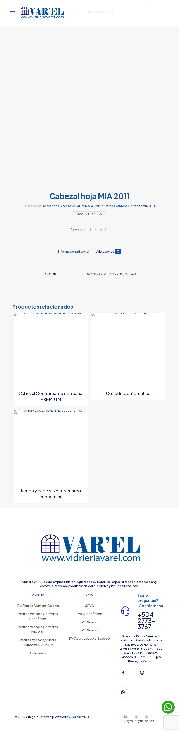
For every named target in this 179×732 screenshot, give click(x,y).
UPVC (89, 605)
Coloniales (38, 653)
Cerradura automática (128, 393)
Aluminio (97, 206)
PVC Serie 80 (89, 622)
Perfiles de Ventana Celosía (38, 605)
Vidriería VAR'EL (81, 717)
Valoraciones (107, 251)
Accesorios (51, 206)
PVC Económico (89, 613)
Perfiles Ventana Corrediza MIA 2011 (130, 206)
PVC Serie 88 (89, 630)
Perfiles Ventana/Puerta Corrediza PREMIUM (38, 642)
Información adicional (73, 251)
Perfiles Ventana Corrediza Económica (38, 616)
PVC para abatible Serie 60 (89, 638)
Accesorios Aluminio (75, 206)
